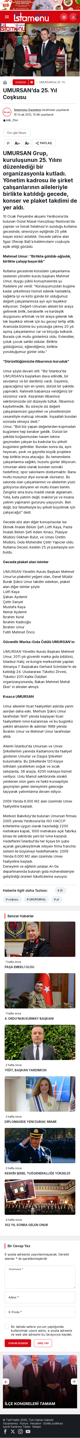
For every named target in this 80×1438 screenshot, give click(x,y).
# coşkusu (12, 899)
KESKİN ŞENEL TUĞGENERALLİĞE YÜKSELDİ (37, 1173)
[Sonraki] (74, 1381)
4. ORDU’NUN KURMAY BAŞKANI (29, 1018)
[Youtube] (28, 1431)
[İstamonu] (31, 16)
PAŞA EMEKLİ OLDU (19, 967)
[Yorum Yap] (8, 143)
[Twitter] (12, 1431)
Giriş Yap (43, 1343)
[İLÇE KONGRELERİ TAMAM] (40, 1381)
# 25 (60, 890)
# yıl (56, 899)
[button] (64, 17)
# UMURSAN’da (36, 899)
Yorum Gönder (18, 1343)
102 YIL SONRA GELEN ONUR (26, 1225)
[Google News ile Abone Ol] (16, 132)
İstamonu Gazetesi (27, 110)
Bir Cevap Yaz (19, 1246)
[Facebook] (5, 1431)
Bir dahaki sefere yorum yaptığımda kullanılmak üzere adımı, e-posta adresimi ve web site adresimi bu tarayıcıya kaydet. (41, 1330)
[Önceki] (6, 1381)
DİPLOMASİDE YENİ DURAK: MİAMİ (30, 1122)
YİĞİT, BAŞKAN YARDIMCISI (26, 1070)
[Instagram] (20, 1431)
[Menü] (7, 17)
